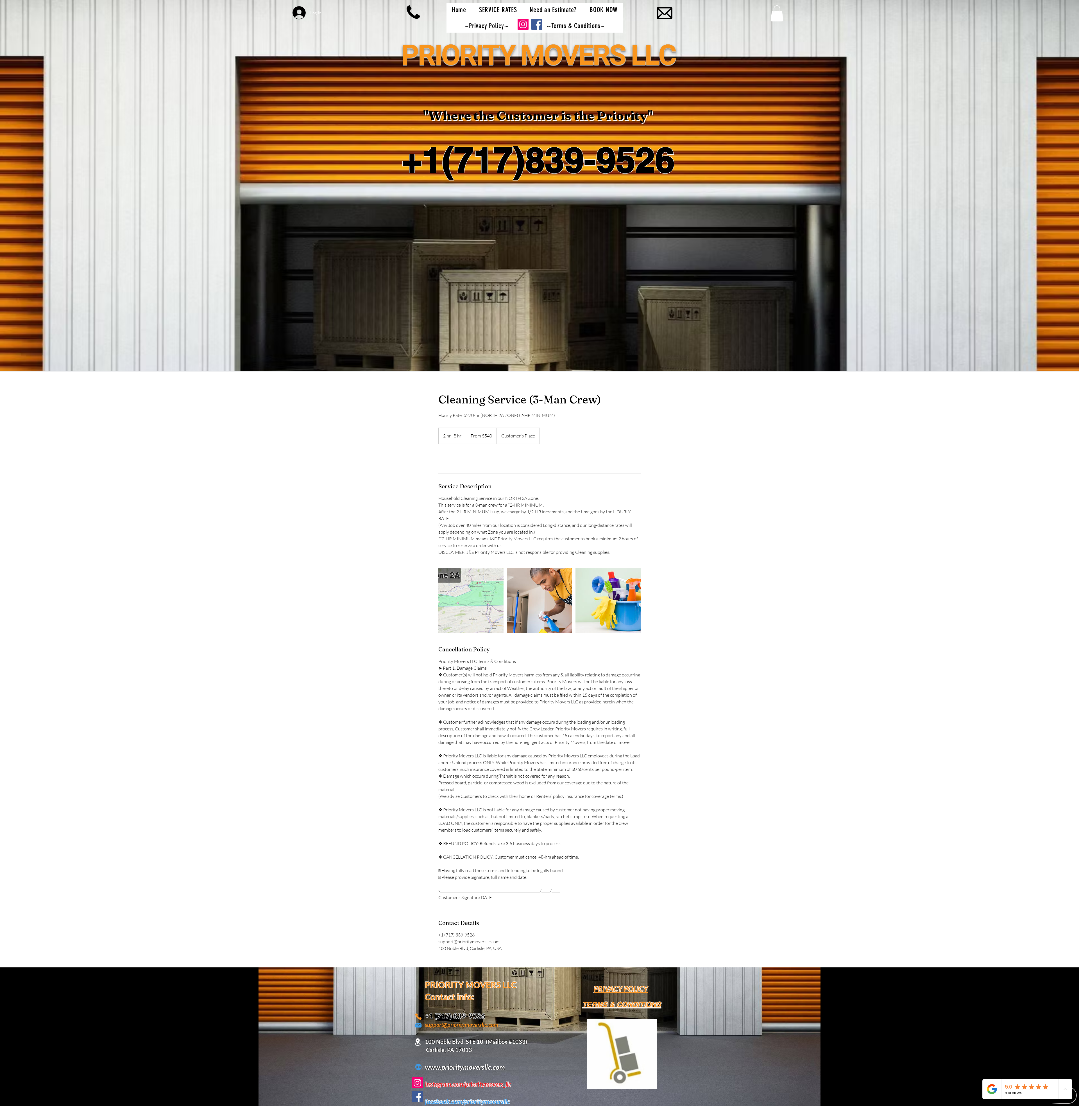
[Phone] (418, 1016)
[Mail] (418, 1025)
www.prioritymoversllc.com (465, 1067)
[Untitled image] (471, 600)
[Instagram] (417, 1082)
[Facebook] (417, 1096)
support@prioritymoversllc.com (461, 1024)
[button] (777, 13)
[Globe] (418, 1067)
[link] (456, 458)
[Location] (417, 1042)
